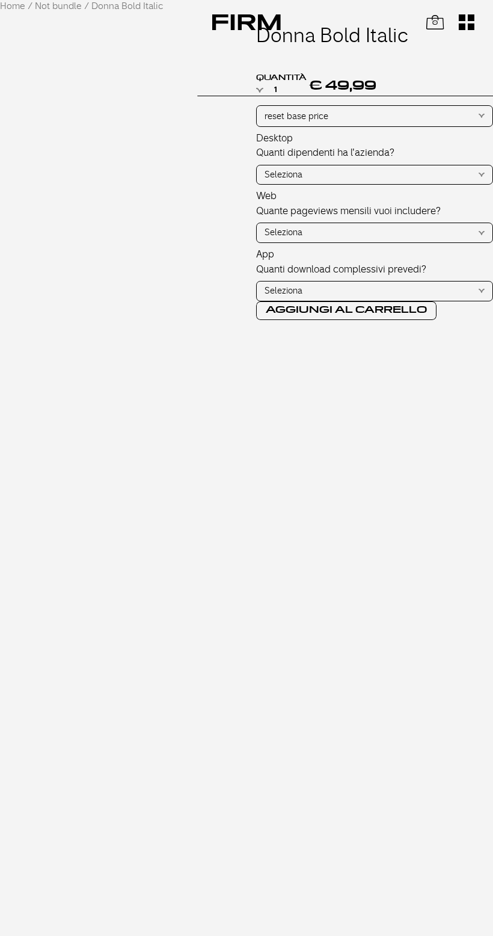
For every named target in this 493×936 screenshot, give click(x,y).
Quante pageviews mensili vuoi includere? (348, 211)
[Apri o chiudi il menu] (466, 22)
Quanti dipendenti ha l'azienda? (325, 153)
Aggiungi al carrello (346, 310)
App (265, 254)
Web (266, 196)
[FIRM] (246, 22)
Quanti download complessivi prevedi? (341, 269)
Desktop (274, 138)
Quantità (281, 77)
